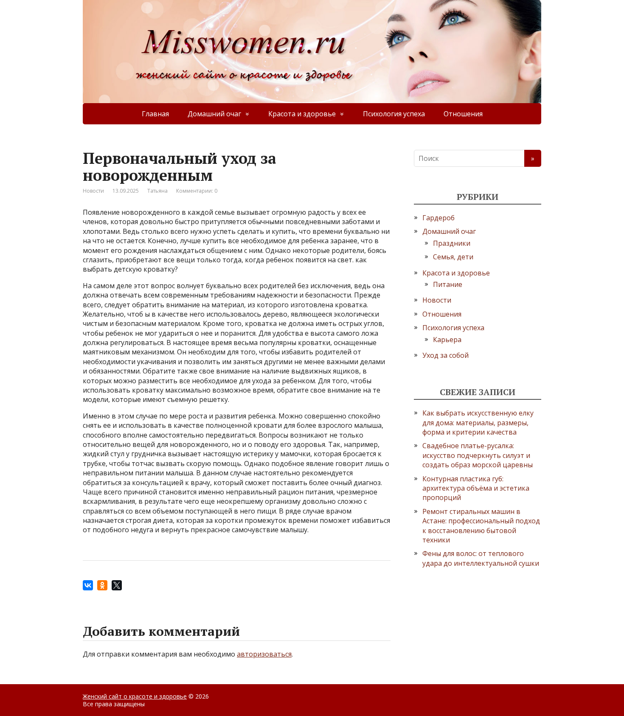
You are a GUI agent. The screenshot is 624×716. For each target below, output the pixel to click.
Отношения (463, 113)
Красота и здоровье (302, 113)
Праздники (451, 243)
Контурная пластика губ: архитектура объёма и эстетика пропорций (475, 488)
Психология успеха (394, 113)
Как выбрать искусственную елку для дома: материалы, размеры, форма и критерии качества (478, 422)
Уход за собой (445, 355)
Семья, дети (453, 256)
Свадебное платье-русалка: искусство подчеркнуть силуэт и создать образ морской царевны (477, 455)
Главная (155, 113)
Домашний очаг (214, 113)
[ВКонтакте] (88, 585)
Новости (93, 190)
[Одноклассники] (102, 585)
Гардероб (438, 217)
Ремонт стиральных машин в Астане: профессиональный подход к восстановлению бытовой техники (481, 526)
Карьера (447, 339)
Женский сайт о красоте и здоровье (135, 696)
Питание (447, 284)
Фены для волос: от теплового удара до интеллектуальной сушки (480, 558)
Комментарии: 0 (196, 190)
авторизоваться (264, 654)
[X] (117, 585)
